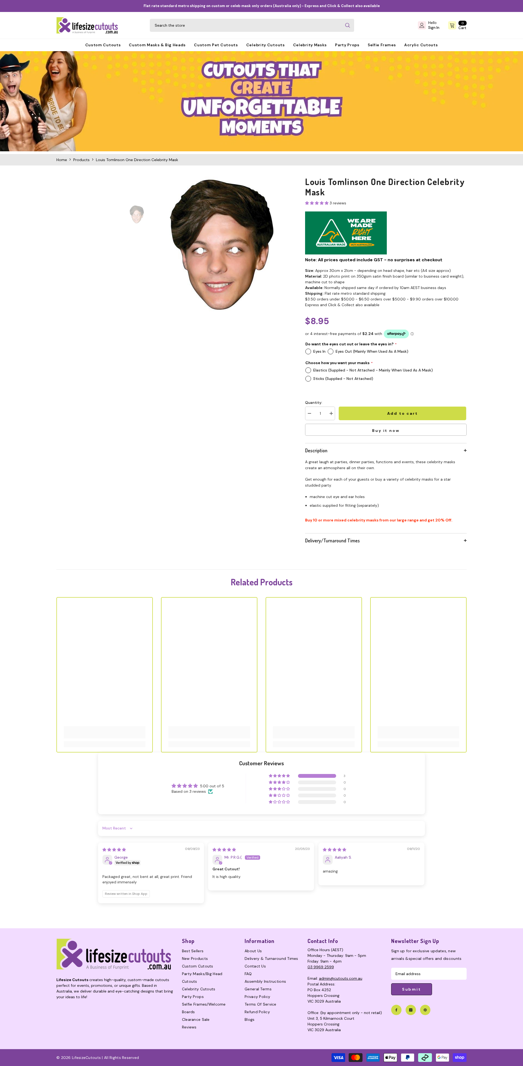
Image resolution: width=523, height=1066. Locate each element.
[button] (317, 203)
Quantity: (313, 402)
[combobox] (245, 25)
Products (81, 159)
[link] (261, 101)
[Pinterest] (425, 1010)
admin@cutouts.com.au (340, 978)
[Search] (252, 25)
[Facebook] (396, 1010)
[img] (114, 849)
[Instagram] (411, 1010)
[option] (221, 244)
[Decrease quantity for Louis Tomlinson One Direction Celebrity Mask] (309, 413)
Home (61, 159)
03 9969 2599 (321, 966)
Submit (411, 989)
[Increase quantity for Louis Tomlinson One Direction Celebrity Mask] (331, 413)
